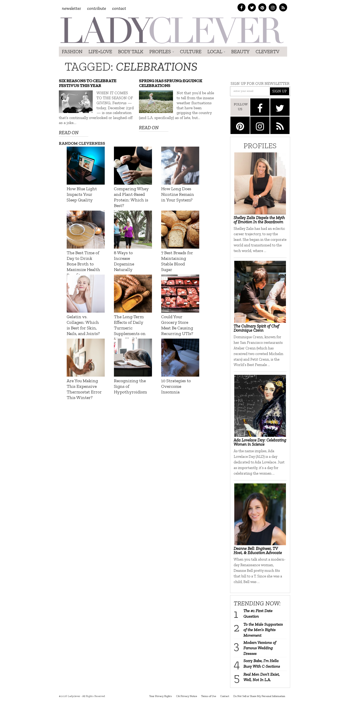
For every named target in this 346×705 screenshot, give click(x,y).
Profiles (160, 51)
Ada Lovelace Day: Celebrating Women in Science (260, 442)
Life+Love (100, 51)
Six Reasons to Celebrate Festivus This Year (87, 83)
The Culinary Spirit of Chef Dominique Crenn (256, 328)
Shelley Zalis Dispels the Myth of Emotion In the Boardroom (259, 219)
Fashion (72, 51)
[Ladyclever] (171, 30)
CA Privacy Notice (186, 696)
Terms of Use (208, 696)
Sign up (279, 91)
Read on (68, 132)
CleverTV (267, 51)
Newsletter (71, 8)
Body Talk (130, 51)
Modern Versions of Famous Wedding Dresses (259, 648)
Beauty (240, 51)
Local (215, 51)
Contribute (96, 8)
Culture (190, 51)
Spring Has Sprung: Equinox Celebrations (170, 83)
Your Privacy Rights (160, 696)
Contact (119, 8)
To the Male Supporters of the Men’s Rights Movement (263, 630)
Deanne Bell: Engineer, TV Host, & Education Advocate (258, 550)
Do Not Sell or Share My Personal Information (259, 696)
